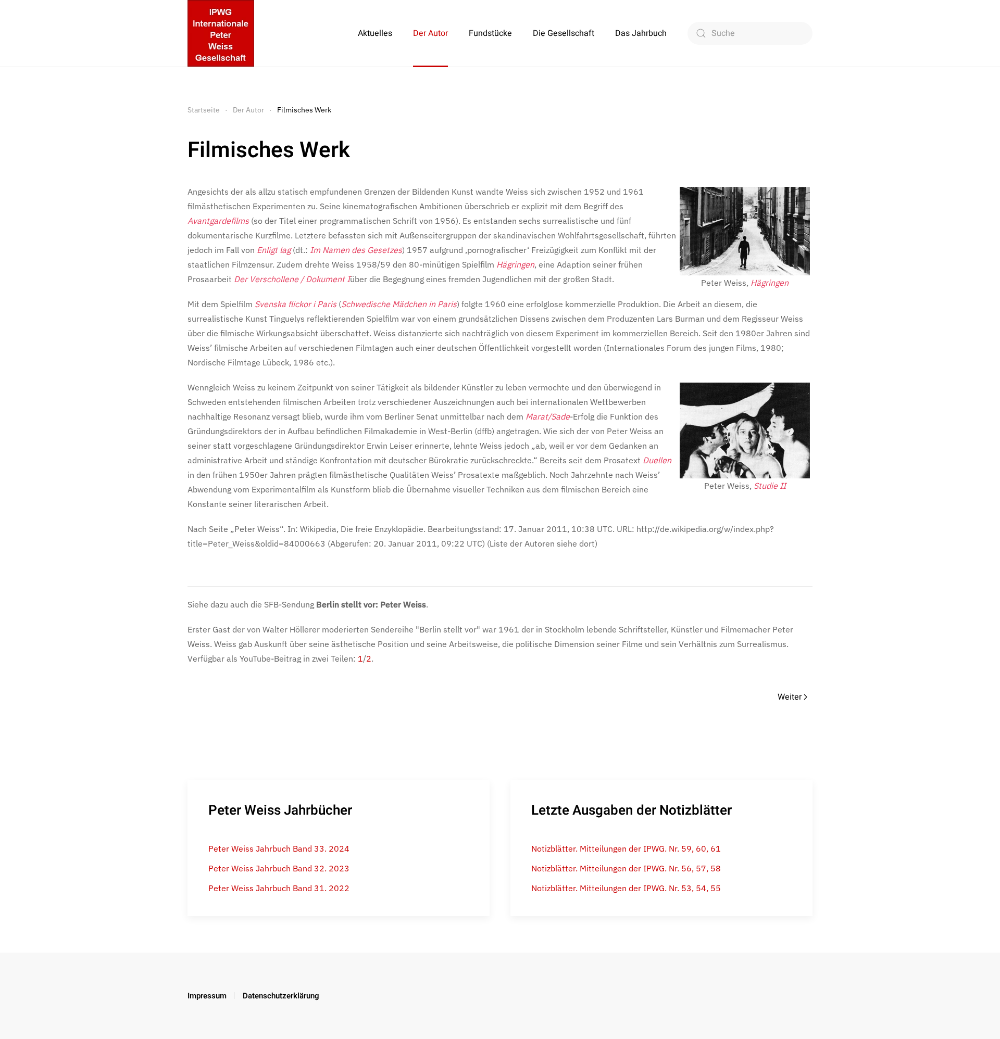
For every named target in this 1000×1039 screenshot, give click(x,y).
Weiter (790, 697)
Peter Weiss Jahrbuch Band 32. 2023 (278, 868)
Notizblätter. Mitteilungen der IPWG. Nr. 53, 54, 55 (626, 888)
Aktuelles (375, 33)
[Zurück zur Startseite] (221, 33)
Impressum (207, 996)
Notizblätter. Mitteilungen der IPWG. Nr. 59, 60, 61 (626, 848)
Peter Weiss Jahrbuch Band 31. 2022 (278, 888)
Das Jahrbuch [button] (641, 33)
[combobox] (750, 33)
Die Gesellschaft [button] (563, 33)
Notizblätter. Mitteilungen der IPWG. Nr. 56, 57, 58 (626, 868)
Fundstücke (490, 33)
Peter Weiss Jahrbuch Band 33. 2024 (278, 848)
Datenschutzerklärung (281, 996)
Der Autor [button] (430, 33)
